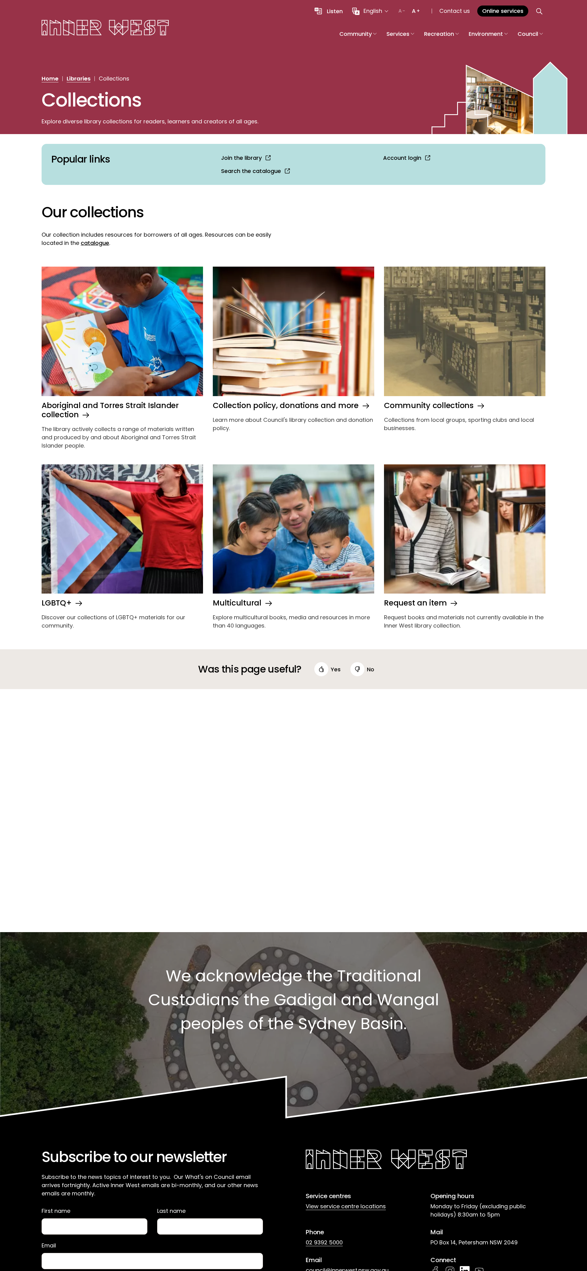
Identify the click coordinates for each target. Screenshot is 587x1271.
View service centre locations (346, 1206)
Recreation (439, 34)
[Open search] (539, 11)
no (370, 669)
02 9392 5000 (324, 1242)
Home (50, 78)
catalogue (95, 243)
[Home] (105, 29)
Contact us (454, 11)
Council (528, 34)
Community (355, 34)
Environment (486, 34)
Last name (171, 1211)
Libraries (78, 78)
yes (336, 669)
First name (56, 1211)
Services (397, 34)
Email (49, 1245)
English (373, 11)
